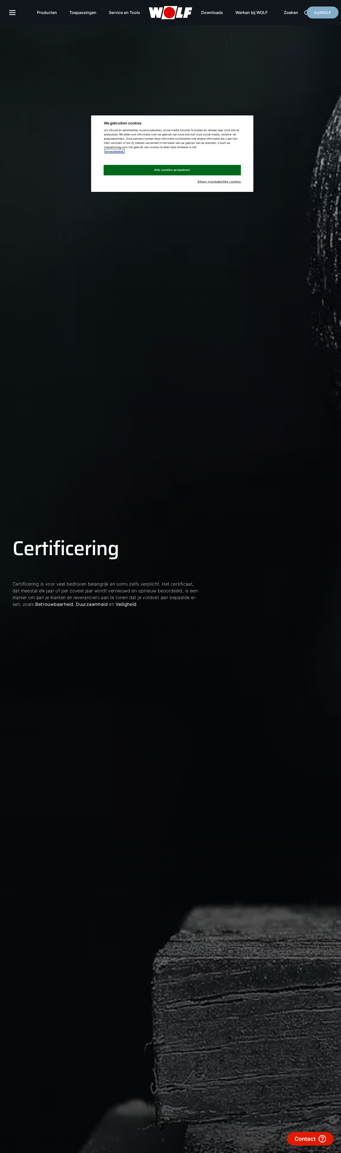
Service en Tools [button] (124, 12)
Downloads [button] (212, 12)
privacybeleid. (114, 151)
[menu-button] (12, 12)
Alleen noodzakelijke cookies (219, 181)
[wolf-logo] (170, 12)
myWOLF (322, 12)
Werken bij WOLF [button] (251, 12)
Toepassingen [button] (82, 12)
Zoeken (291, 12)
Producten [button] (47, 12)
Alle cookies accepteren (172, 169)
